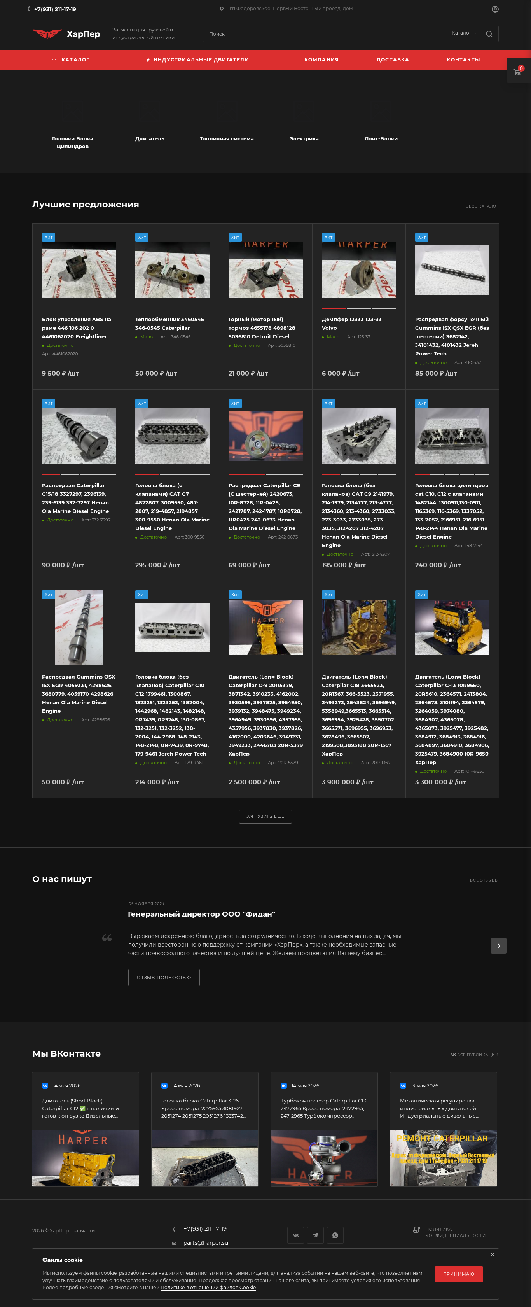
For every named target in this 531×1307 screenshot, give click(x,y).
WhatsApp (335, 1235)
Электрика (304, 138)
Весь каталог (482, 206)
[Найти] (489, 34)
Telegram (315, 1235)
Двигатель (149, 138)
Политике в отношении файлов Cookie (208, 1287)
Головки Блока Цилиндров (72, 142)
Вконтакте (295, 1235)
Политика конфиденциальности (456, 1232)
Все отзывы (484, 880)
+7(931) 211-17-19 (55, 9)
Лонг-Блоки (381, 138)
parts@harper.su (205, 1242)
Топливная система (227, 138)
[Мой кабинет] (495, 10)
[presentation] (499, 946)
